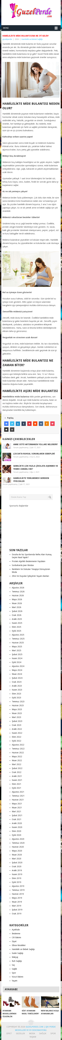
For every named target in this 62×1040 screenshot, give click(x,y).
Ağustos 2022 (18, 745)
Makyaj (15, 957)
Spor (14, 973)
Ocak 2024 (16, 682)
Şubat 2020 (17, 862)
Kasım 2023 (17, 690)
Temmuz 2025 (18, 639)
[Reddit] (35, 423)
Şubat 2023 (17, 721)
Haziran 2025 (18, 642)
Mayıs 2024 (17, 670)
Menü (6, 28)
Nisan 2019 (17, 902)
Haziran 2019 (18, 894)
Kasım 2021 (17, 780)
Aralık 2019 (17, 870)
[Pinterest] (29, 423)
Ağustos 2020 (18, 839)
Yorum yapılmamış (20, 448)
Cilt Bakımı (16, 937)
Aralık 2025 (17, 619)
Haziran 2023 (18, 705)
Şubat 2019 (17, 910)
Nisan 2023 (17, 713)
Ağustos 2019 (18, 886)
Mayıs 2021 (17, 803)
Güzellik (20, 1033)
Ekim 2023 (16, 694)
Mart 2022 (16, 764)
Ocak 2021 (16, 819)
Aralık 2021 (17, 776)
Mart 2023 (16, 717)
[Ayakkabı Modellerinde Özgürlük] (12, 1002)
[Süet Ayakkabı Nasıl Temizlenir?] (31, 1002)
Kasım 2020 (17, 827)
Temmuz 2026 (18, 591)
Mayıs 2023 (17, 709)
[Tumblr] (23, 423)
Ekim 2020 (16, 831)
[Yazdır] (12, 429)
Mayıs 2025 (17, 646)
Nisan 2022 (17, 760)
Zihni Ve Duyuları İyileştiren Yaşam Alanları (30, 576)
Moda (32, 1033)
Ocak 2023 (16, 725)
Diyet (14, 941)
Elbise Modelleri (19, 945)
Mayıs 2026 (17, 599)
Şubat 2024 (17, 678)
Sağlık (14, 969)
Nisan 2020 (17, 855)
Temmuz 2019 (18, 890)
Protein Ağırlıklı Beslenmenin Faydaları (28, 561)
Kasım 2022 (17, 733)
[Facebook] (6, 423)
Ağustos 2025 (18, 635)
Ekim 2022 (16, 737)
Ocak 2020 (16, 866)
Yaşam (14, 980)
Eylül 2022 (16, 741)
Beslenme (16, 933)
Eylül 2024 (16, 662)
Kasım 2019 (17, 874)
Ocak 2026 (16, 615)
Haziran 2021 (18, 800)
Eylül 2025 (16, 631)
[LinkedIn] (18, 423)
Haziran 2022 (18, 752)
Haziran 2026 (18, 595)
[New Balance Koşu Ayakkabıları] (50, 1002)
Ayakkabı (16, 929)
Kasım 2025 (17, 623)
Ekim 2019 (16, 878)
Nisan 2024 (17, 674)
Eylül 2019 (16, 882)
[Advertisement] (31, 525)
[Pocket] (52, 423)
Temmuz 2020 (18, 843)
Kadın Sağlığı (17, 953)
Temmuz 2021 (18, 796)
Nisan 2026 (17, 603)
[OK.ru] (46, 423)
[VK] (41, 423)
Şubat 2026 (17, 611)
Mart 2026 (16, 607)
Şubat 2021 (17, 815)
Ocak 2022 (16, 772)
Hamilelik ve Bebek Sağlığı (32, 39)
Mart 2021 (16, 811)
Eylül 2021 (16, 788)
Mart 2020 (16, 858)
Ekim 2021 (16, 784)
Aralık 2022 (17, 729)
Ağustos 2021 (18, 792)
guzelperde (7, 39)
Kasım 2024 (17, 658)
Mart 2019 (16, 906)
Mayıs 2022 (17, 756)
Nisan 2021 (17, 807)
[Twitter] (12, 423)
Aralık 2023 (17, 686)
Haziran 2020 (18, 847)
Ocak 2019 (16, 913)
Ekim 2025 (16, 627)
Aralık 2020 (17, 823)
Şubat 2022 (17, 768)
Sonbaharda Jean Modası (23, 565)
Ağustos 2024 (18, 666)
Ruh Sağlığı (17, 961)
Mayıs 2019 (17, 898)
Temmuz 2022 (18, 748)
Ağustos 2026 (18, 587)
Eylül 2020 (16, 835)
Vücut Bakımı (17, 977)
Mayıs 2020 (17, 851)
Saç (13, 965)
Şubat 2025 (17, 654)
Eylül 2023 (16, 697)
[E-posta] (6, 429)
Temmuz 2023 (18, 701)
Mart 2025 (16, 650)
